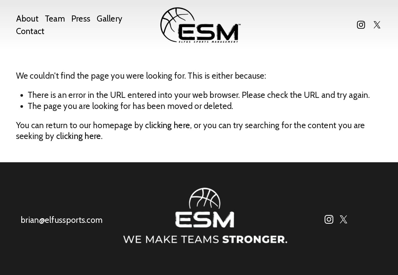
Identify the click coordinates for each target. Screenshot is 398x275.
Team (55, 18)
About (27, 18)
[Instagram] (361, 25)
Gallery (109, 18)
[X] (377, 25)
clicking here (167, 125)
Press (80, 18)
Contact (30, 31)
